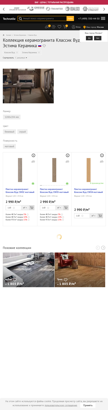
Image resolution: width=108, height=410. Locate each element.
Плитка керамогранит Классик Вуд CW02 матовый (20, 190)
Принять (88, 405)
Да (89, 38)
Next (104, 9)
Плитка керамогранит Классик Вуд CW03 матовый (54, 190)
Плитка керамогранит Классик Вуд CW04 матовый (88, 190)
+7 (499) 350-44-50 (89, 18)
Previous (4, 9)
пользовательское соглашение (61, 405)
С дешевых (20, 57)
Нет (97, 38)
